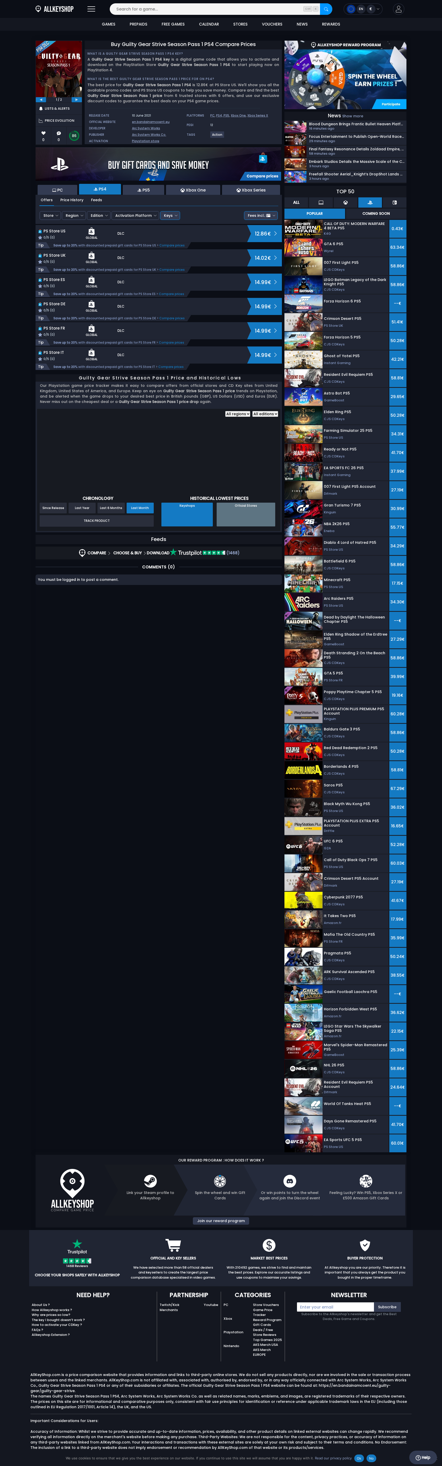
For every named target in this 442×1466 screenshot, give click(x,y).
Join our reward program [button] (221, 1220)
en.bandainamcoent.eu (151, 122)
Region (72, 215)
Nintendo (231, 1346)
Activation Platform (133, 215)
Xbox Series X (257, 115)
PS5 (226, 115)
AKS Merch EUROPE (262, 1352)
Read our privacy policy (333, 1458)
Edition (97, 215)
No (371, 1458)
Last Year (82, 508)
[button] (398, 9)
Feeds (96, 199)
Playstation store (145, 141)
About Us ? (41, 1304)
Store (48, 215)
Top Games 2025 (267, 1339)
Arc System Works (146, 128)
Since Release (53, 508)
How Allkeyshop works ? (52, 1309)
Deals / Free (263, 1329)
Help (425, 1457)
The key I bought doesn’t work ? (58, 1319)
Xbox (228, 1318)
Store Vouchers (266, 1304)
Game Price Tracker (262, 1312)
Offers (47, 199)
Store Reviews (264, 1334)
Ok (359, 1458)
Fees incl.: (256, 215)
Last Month (140, 508)
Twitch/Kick (169, 1304)
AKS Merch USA (265, 1344)
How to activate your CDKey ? (57, 1324)
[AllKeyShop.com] (54, 9)
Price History (71, 199)
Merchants (169, 1309)
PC (212, 115)
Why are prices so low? (51, 1314)
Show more (352, 116)
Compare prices (172, 245)
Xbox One (238, 115)
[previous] (41, 99)
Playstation (233, 1332)
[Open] (91, 9)
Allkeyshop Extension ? (51, 1334)
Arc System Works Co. (149, 134)
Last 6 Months (111, 508)
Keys (168, 215)
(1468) (232, 553)
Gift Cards (262, 1324)
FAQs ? (37, 1329)
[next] (77, 99)
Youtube (211, 1304)
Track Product (97, 520)
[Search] (326, 9)
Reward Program (267, 1319)
